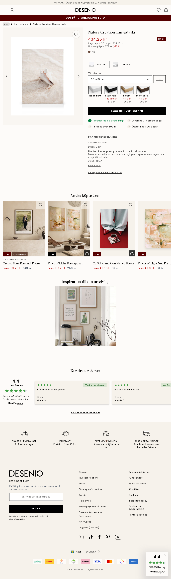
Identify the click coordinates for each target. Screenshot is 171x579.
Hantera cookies (138, 514)
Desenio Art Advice (139, 472)
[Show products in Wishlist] (158, 10)
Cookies (133, 495)
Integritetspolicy (138, 500)
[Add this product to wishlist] (76, 34)
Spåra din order (137, 483)
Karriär (83, 495)
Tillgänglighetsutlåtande (92, 506)
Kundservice (136, 477)
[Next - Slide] (78, 76)
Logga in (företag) (89, 527)
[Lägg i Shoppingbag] (87, 253)
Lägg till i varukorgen (127, 111)
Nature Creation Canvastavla (49, 24)
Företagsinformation (90, 489)
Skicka (36, 508)
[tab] (13, 123)
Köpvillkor (134, 489)
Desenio (95, 569)
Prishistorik (94, 165)
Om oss (83, 472)
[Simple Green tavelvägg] (85, 316)
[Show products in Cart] (166, 10)
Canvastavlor (21, 24)
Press (82, 483)
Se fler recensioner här (85, 412)
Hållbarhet (85, 500)
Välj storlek (94, 72)
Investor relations (89, 477)
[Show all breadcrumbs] (6, 24)
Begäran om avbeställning (136, 507)
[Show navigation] (5, 10)
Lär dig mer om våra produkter (105, 172)
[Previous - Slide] (6, 76)
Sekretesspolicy (17, 519)
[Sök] (12, 10)
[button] (159, 79)
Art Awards (85, 521)
